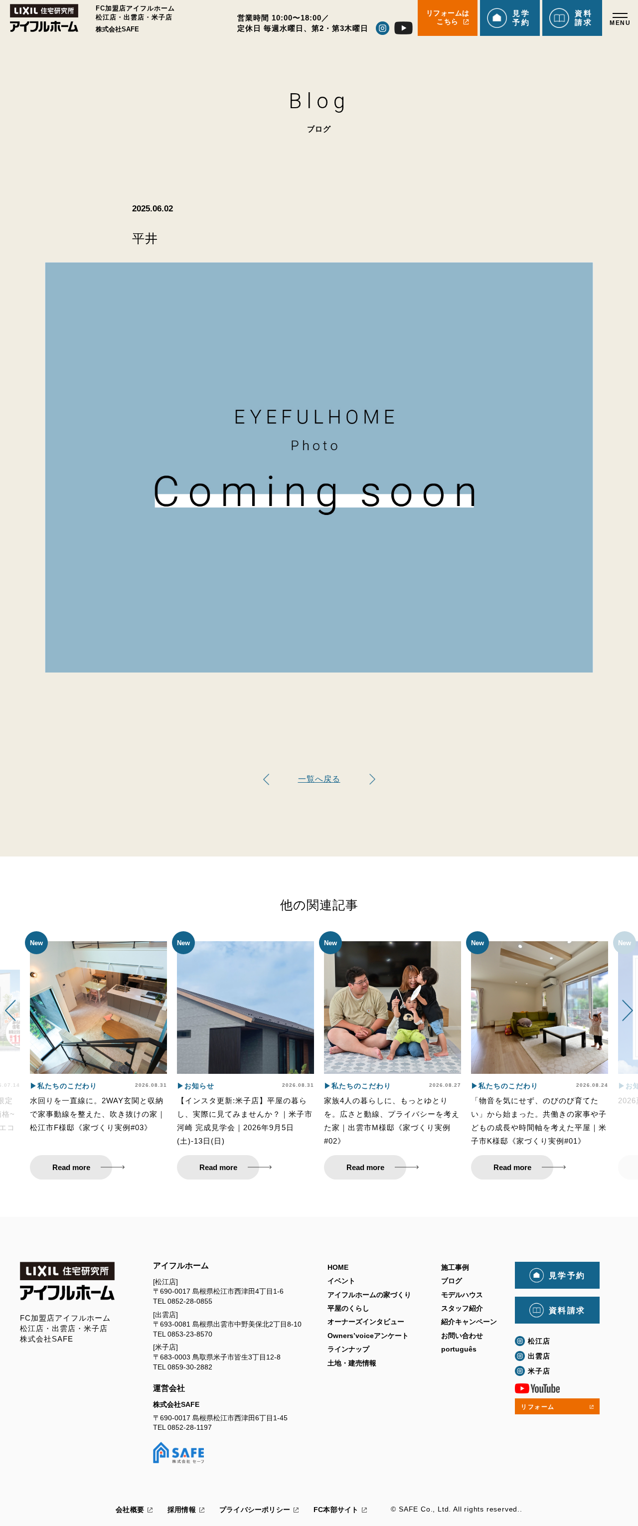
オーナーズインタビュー (365, 1322)
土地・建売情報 (351, 1363)
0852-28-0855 (189, 1301)
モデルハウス (462, 1295)
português (459, 1349)
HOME (337, 1267)
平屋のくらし (348, 1308)
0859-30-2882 (189, 1367)
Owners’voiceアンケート (368, 1336)
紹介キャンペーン (469, 1322)
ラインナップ (348, 1349)
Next (627, 1011)
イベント (341, 1281)
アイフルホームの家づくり (369, 1295)
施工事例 (455, 1267)
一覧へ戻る (319, 779)
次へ (266, 780)
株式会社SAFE (176, 1404)
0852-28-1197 (189, 1427)
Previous (10, 1011)
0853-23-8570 (189, 1334)
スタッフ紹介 (462, 1308)
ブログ (451, 1281)
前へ (372, 780)
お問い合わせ (462, 1336)
